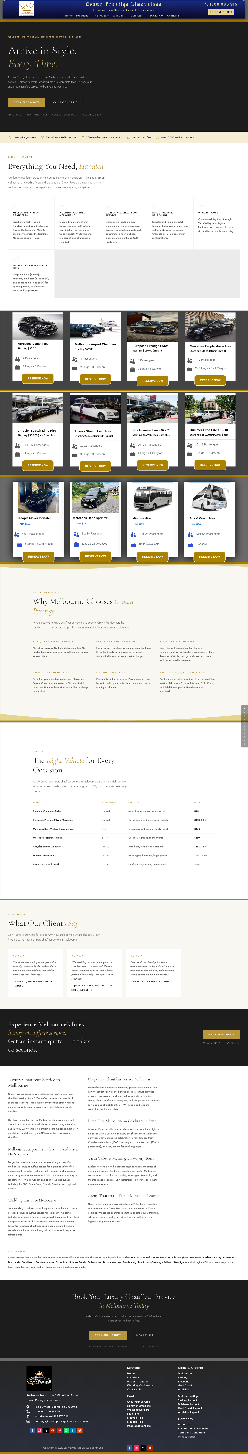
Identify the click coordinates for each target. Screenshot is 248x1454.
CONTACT (173, 15)
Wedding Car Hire (138, 1409)
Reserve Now (37, 378)
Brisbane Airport (188, 1404)
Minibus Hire (147, 1421)
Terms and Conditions (191, 1432)
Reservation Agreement (193, 1428)
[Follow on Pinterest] (59, 1430)
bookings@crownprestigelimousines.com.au (61, 1421)
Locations (82, 15)
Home (69, 15)
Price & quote (221, 12)
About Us (184, 1424)
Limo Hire (133, 1413)
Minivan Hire (135, 1417)
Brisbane (183, 1381)
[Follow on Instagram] (39, 1430)
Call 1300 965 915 (65, 102)
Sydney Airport (187, 1400)
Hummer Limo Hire (139, 1405)
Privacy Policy (187, 1436)
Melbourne (185, 1373)
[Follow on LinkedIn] (73, 1430)
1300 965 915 (224, 4)
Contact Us (134, 1389)
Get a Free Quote (26, 102)
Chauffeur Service (138, 1401)
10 (244, 744)
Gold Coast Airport (190, 1408)
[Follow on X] (46, 1430)
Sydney (182, 1377)
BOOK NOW (156, 15)
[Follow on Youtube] (53, 1430)
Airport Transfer (137, 1381)
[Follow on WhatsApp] (66, 1430)
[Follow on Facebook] (32, 1430)
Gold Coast (185, 1385)
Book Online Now (108, 1335)
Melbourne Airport (190, 1396)
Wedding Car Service (140, 1385)
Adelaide (183, 1389)
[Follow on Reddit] (79, 1430)
